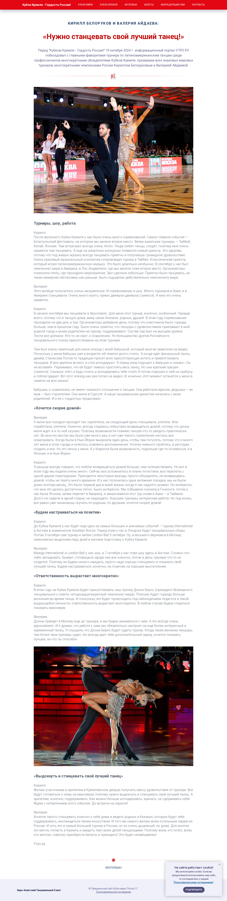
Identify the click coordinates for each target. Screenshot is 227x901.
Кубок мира (85, 4)
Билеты (149, 4)
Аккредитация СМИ (173, 4)
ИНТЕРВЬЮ (113, 867)
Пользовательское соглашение (113, 892)
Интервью (131, 4)
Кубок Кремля (108, 4)
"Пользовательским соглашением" (193, 882)
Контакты (198, 4)
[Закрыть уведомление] (219, 864)
